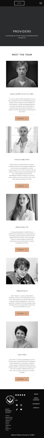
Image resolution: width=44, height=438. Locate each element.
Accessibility (36, 404)
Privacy (36, 394)
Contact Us (36, 408)
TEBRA (32, 435)
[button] (41, 3)
